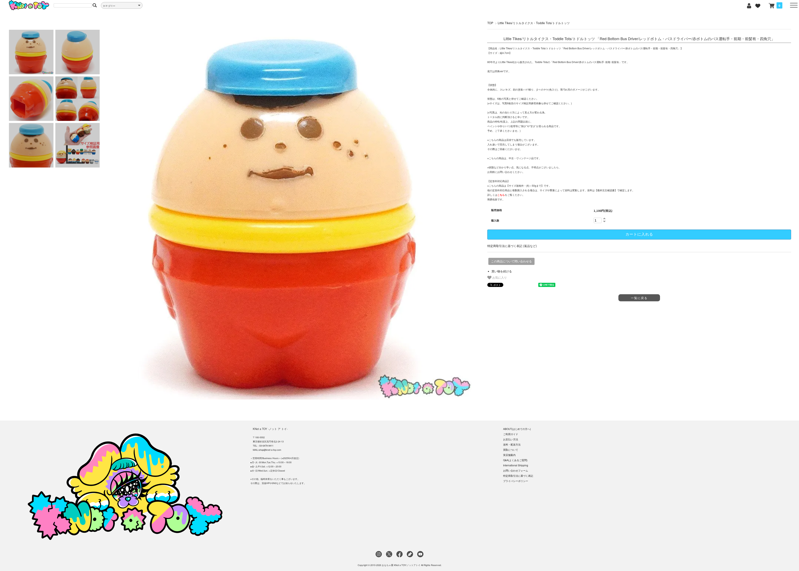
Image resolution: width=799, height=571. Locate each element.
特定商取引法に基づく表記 (518, 475)
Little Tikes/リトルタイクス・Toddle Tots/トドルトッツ (534, 23)
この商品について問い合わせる (511, 261)
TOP (490, 23)
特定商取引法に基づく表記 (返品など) (512, 246)
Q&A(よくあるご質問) (515, 460)
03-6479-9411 (266, 445)
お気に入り (499, 277)
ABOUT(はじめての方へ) (517, 429)
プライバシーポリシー (515, 481)
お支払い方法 (510, 439)
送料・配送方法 (512, 444)
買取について (510, 449)
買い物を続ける (501, 271)
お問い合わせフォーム (515, 470)
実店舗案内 (509, 455)
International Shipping (515, 465)
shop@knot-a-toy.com (270, 449)
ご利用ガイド (510, 434)
